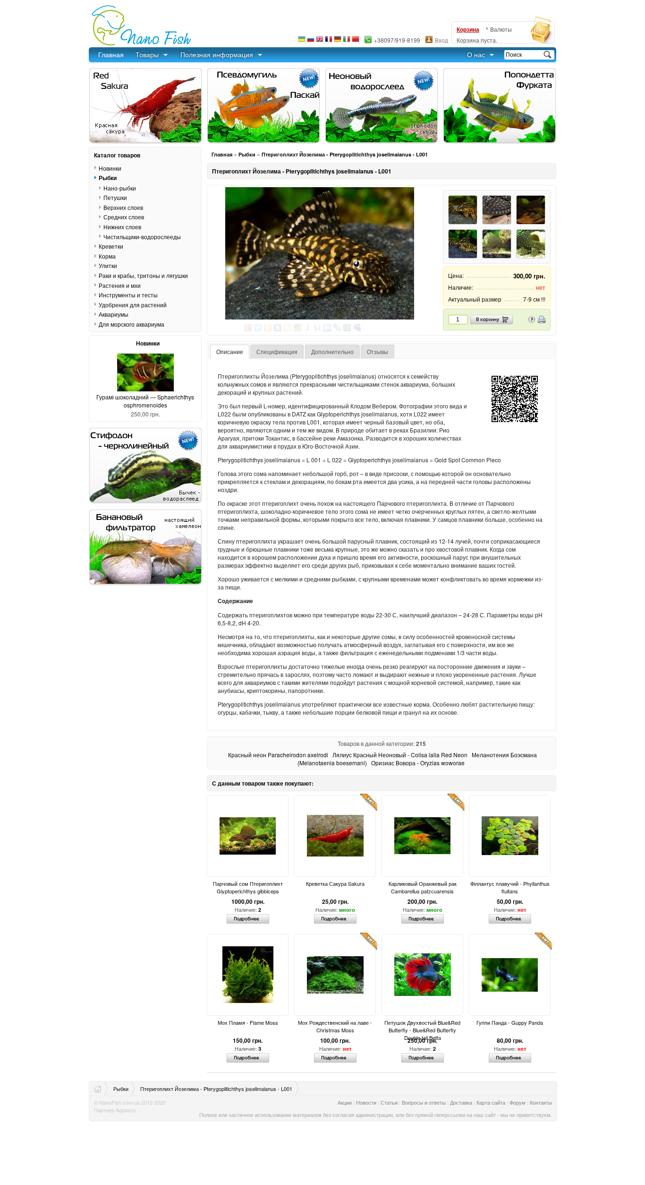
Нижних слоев (122, 227)
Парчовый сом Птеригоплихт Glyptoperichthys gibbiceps (248, 887)
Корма (107, 256)
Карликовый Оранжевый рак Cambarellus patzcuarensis (423, 887)
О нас (476, 54)
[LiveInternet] (317, 327)
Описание (229, 351)
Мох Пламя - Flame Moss (248, 1022)
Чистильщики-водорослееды (142, 236)
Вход (441, 40)
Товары (147, 54)
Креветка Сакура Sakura (335, 883)
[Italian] (346, 41)
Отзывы (377, 351)
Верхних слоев (123, 207)
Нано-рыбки (119, 188)
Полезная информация (216, 54)
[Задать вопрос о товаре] (531, 321)
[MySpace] (357, 327)
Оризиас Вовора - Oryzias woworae (418, 763)
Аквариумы (113, 314)
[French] (328, 41)
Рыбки (246, 154)
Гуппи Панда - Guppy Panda (509, 1022)
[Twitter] (258, 327)
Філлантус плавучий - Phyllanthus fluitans (510, 887)
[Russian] (310, 41)
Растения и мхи (120, 285)
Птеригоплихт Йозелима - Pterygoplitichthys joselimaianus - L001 (345, 154)
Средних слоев (123, 217)
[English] (319, 41)
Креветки (111, 246)
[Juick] (308, 327)
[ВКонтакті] (278, 327)
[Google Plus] (248, 327)
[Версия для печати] (541, 321)
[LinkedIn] (327, 327)
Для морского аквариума (131, 324)
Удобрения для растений (133, 304)
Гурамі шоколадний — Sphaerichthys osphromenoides (145, 401)
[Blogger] (288, 327)
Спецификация (276, 351)
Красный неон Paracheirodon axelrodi (278, 755)
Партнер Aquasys (115, 1110)
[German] (337, 41)
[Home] (101, 1088)
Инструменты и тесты (128, 295)
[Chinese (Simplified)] (355, 41)
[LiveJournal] (337, 327)
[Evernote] (298, 327)
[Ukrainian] (302, 41)
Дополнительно (332, 351)
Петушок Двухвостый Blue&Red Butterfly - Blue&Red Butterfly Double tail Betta (422, 1026)
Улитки (108, 265)
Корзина (468, 29)
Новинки (110, 168)
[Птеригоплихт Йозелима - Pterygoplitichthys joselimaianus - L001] (319, 253)
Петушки (115, 197)
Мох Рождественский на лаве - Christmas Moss (335, 1026)
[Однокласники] (268, 327)
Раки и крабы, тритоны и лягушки (143, 275)
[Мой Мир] (347, 327)
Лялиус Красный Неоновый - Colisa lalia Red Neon (399, 755)
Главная (111, 54)
